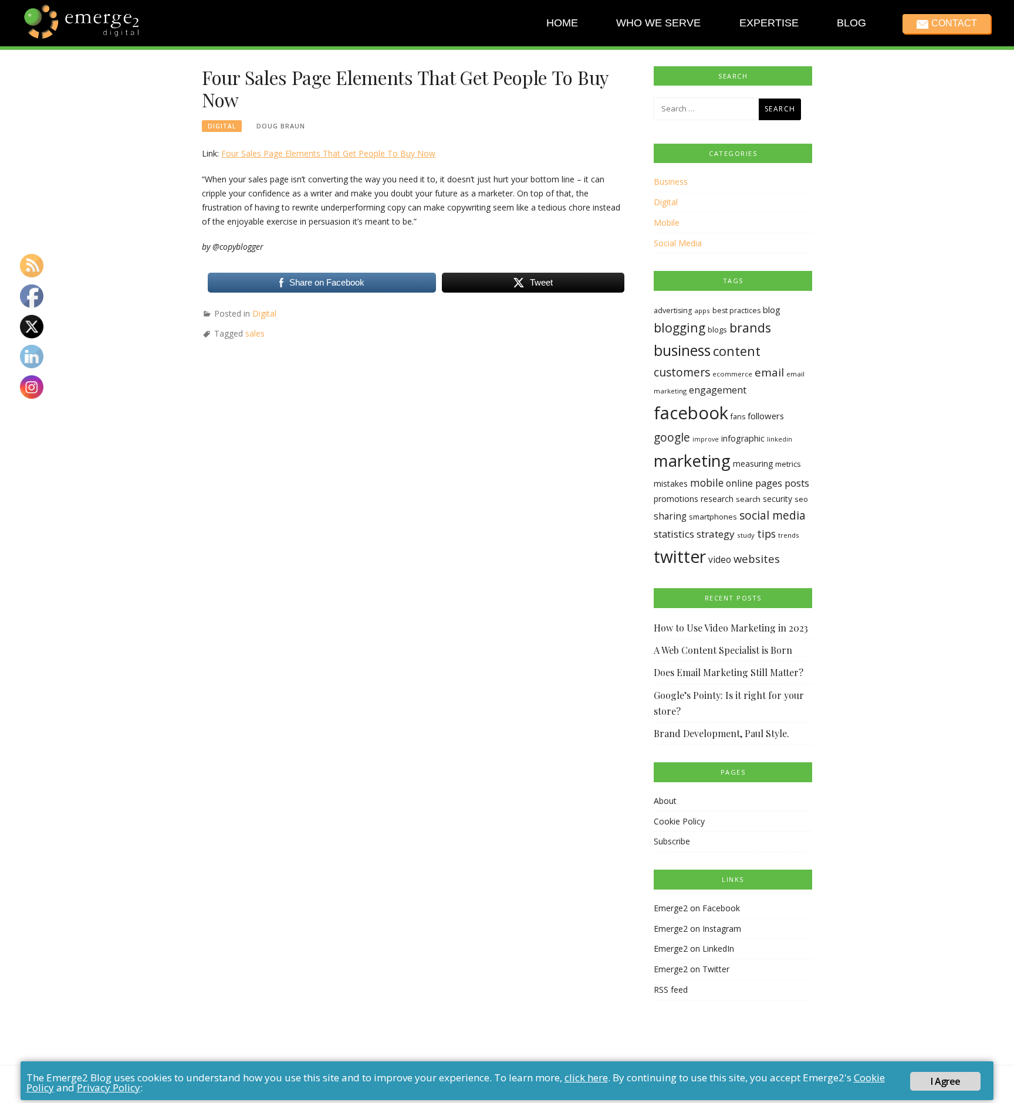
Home (562, 23)
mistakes (671, 483)
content (736, 350)
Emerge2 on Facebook (697, 908)
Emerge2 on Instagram (697, 928)
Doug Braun (280, 125)
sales (255, 333)
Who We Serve (658, 23)
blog (771, 309)
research (717, 498)
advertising (673, 310)
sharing (670, 516)
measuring (753, 463)
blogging (679, 327)
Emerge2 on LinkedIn (694, 948)
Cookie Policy (679, 821)
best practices (736, 310)
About (665, 800)
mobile (707, 483)
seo (801, 499)
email (769, 372)
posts (797, 483)
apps (702, 310)
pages (768, 483)
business (682, 350)
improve (705, 439)
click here (586, 1077)
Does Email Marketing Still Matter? (728, 672)
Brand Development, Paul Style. (721, 733)
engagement (717, 389)
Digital (222, 126)
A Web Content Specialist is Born (723, 650)
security (777, 498)
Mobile (667, 222)
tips (766, 534)
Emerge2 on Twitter (691, 969)
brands (750, 327)
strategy (716, 534)
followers (766, 416)
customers (682, 372)
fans (738, 417)
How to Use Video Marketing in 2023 (731, 628)
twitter (680, 556)
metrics (788, 464)
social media (772, 515)
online (739, 483)
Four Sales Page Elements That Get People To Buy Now (328, 153)
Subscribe (672, 841)
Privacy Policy (108, 1087)
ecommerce (732, 373)
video (719, 560)
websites (757, 558)
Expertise (768, 23)
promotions (676, 498)
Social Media (678, 243)
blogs (717, 329)
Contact (953, 23)
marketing (692, 460)
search (748, 499)
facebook (691, 413)
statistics (674, 534)
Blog (851, 23)
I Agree (945, 1081)
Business (671, 181)
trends (788, 535)
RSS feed (671, 989)
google (672, 437)
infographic (743, 438)
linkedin (779, 439)
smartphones (713, 516)
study (746, 535)
